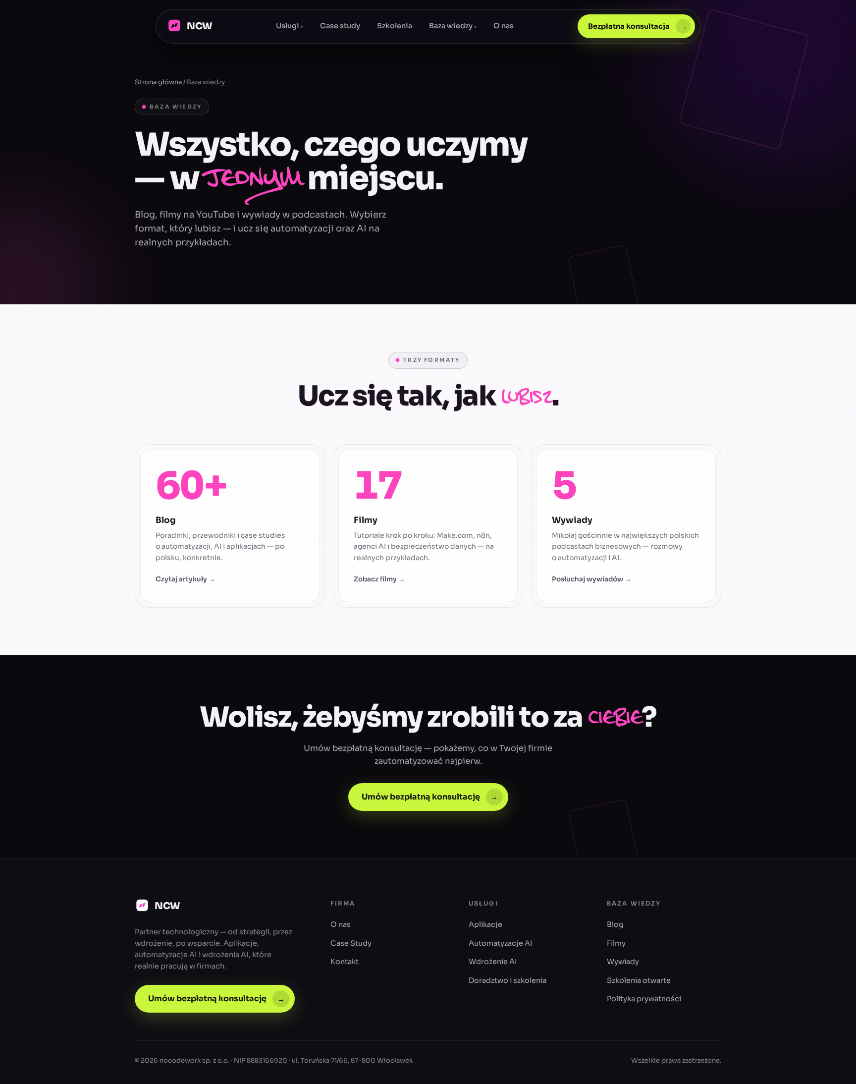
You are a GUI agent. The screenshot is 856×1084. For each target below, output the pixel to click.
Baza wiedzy (453, 25)
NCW (200, 26)
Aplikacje (485, 924)
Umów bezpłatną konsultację (430, 797)
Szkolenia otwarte (639, 980)
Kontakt (344, 961)
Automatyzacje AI (501, 943)
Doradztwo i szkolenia (507, 980)
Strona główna (158, 82)
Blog (615, 924)
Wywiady (623, 961)
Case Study (351, 943)
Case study (340, 25)
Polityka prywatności (644, 998)
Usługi (289, 25)
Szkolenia (394, 25)
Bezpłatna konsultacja (637, 26)
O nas (503, 25)
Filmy (616, 943)
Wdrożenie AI (493, 961)
